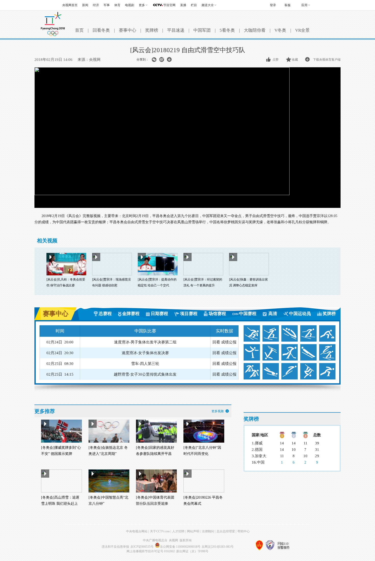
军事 (107, 5)
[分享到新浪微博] (161, 59)
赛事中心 (127, 30)
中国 (261, 462)
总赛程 (105, 313)
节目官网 (169, 5)
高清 (272, 313)
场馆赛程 (217, 313)
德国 (258, 449)
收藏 (295, 59)
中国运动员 (300, 313)
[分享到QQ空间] (169, 59)
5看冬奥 (227, 30)
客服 (287, 5)
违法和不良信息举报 (115, 546)
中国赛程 (247, 313)
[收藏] (289, 59)
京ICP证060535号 (142, 546)
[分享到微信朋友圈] (154, 59)
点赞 (275, 59)
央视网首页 (70, 5)
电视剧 (129, 5)
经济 (96, 5)
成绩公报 (228, 342)
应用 (304, 5)
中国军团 (202, 30)
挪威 (258, 443)
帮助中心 (244, 531)
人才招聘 (178, 531)
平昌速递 (175, 30)
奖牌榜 (151, 30)
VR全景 (302, 30)
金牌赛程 (131, 313)
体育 (117, 5)
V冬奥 (280, 30)
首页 (79, 30)
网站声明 (193, 531)
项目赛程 (188, 313)
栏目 (194, 5)
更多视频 (217, 411)
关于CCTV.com (160, 531)
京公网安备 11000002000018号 (180, 546)
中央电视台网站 (136, 531)
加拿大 (260, 456)
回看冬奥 (101, 30)
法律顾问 (208, 531)
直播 (183, 5)
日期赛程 (159, 313)
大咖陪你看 (255, 30)
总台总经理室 (226, 531)
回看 (216, 342)
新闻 (85, 5)
